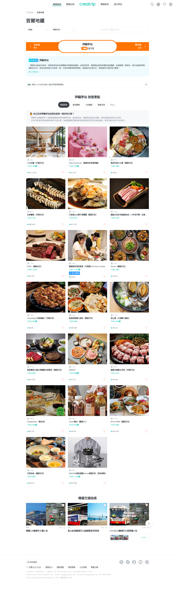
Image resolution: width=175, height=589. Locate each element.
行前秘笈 (29, 12)
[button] (87, 84)
